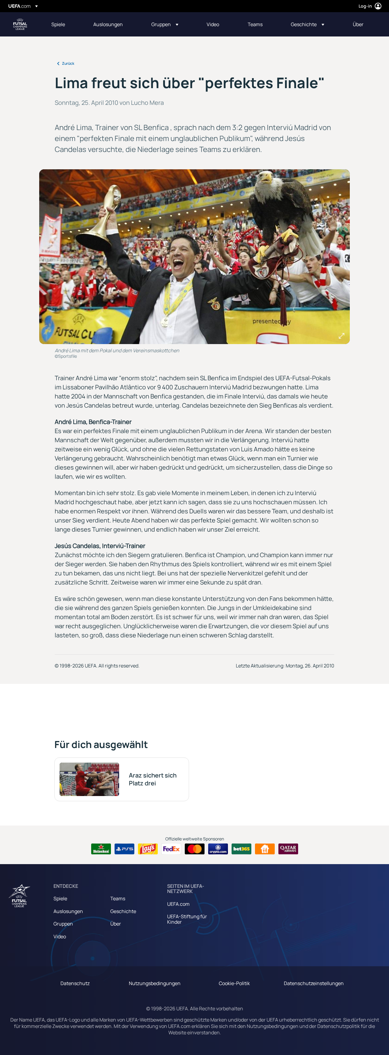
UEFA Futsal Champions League (20, 24)
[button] (164, 24)
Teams (117, 898)
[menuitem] (64, 24)
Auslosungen (68, 911)
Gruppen (63, 923)
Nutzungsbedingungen (155, 983)
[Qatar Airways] (288, 848)
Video (59, 936)
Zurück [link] (68, 63)
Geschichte (123, 911)
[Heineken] (101, 848)
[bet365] (241, 848)
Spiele (60, 898)
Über (115, 923)
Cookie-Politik (234, 983)
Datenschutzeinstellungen (314, 983)
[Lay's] (148, 848)
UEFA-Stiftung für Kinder (187, 919)
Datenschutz (75, 983)
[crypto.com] (218, 848)
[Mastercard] (195, 848)
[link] (58, 24)
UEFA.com (178, 904)
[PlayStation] (124, 848)
